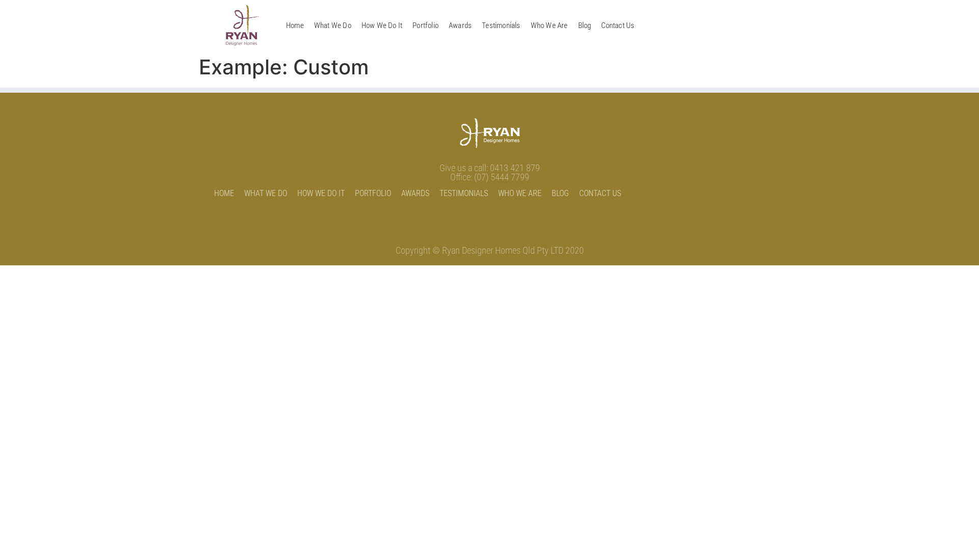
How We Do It (382, 25)
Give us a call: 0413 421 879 (490, 167)
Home (295, 25)
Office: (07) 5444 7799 (489, 177)
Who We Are (549, 25)
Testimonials (501, 25)
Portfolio (426, 25)
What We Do (332, 25)
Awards (460, 25)
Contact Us (617, 25)
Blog (584, 25)
